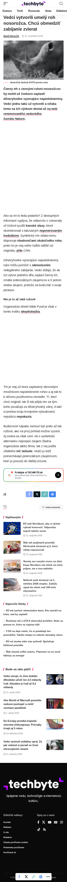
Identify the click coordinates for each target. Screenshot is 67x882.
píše (19, 250)
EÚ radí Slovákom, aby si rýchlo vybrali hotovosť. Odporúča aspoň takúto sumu (41, 527)
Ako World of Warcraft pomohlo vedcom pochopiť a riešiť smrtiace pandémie (22, 704)
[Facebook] (38, 822)
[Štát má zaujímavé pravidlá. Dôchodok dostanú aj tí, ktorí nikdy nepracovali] (12, 547)
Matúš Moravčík (11, 36)
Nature (20, 118)
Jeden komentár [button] (53, 507)
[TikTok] (39, 830)
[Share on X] (26, 876)
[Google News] (55, 822)
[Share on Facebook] (19, 876)
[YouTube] (49, 822)
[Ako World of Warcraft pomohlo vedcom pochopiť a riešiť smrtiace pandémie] (55, 703)
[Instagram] (61, 822)
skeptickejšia (30, 311)
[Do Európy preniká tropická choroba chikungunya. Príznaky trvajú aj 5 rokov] (55, 724)
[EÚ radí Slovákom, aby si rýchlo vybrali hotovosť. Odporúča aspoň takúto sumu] (12, 528)
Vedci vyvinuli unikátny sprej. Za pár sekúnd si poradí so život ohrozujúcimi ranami (22, 745)
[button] (6, 3)
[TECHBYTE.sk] (33, 3)
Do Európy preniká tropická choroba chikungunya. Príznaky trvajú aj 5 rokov (22, 724)
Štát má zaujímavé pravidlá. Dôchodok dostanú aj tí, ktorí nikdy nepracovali (40, 546)
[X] (44, 822)
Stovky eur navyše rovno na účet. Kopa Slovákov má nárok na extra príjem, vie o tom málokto (43, 565)
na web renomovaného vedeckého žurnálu (30, 113)
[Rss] (44, 830)
